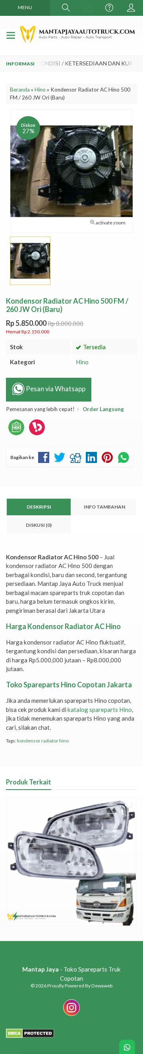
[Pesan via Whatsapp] (88, 8)
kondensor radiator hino (43, 741)
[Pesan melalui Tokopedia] (16, 435)
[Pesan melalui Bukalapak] (37, 435)
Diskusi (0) (39, 525)
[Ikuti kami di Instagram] (71, 1015)
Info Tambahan (104, 507)
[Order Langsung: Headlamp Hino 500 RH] (15, 916)
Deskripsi (39, 507)
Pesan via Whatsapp (55, 389)
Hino (82, 361)
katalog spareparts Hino (100, 709)
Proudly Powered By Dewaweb (79, 986)
